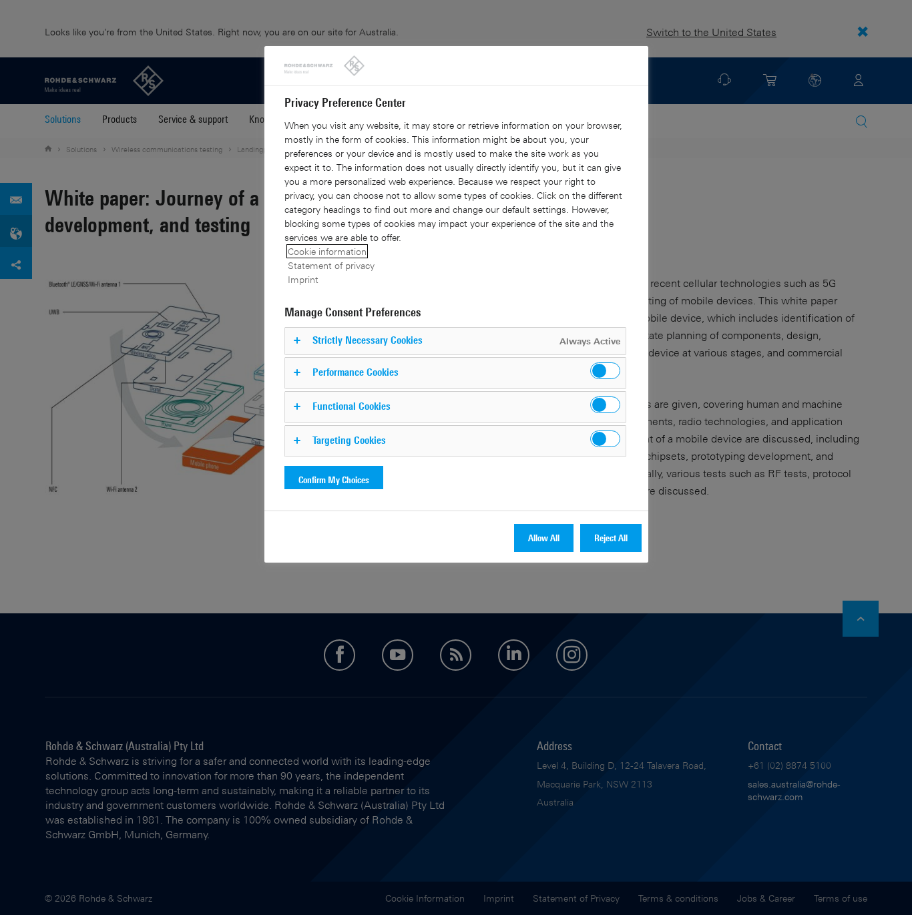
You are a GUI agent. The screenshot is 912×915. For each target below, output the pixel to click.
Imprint (303, 279)
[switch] (605, 370)
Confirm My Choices (333, 479)
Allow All (543, 537)
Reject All (611, 537)
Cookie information (327, 251)
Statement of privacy (331, 265)
